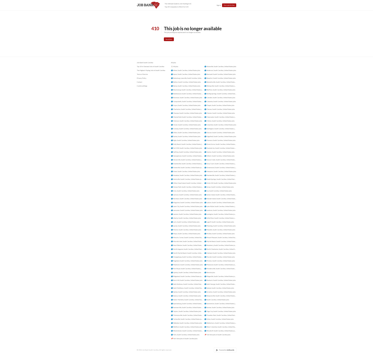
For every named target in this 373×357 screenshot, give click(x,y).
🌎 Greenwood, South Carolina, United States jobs (220, 167)
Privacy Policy (141, 78)
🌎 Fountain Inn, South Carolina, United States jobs (220, 148)
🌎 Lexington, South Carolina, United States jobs (220, 214)
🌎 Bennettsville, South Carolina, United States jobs (220, 82)
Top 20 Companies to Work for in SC (177, 7)
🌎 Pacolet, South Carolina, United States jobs (219, 257)
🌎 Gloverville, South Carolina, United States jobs (187, 160)
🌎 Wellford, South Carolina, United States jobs (186, 327)
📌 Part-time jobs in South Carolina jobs (184, 338)
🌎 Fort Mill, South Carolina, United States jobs (186, 148)
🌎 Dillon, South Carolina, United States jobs (185, 132)
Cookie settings (142, 86)
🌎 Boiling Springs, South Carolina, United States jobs (220, 94)
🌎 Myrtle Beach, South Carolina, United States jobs (220, 241)
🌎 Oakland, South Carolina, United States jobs (219, 253)
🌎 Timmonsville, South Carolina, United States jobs (187, 315)
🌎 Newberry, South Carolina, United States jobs (220, 245)
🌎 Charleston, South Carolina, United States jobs (187, 109)
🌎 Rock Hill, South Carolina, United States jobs (187, 280)
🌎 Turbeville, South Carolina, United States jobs (187, 319)
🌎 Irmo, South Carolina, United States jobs (185, 191)
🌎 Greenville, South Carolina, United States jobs (187, 167)
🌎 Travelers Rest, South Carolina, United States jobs (220, 315)
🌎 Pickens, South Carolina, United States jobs (219, 261)
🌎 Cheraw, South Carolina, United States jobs (219, 109)
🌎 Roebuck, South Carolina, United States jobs (220, 280)
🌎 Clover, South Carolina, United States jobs (186, 125)
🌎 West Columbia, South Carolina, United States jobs (220, 327)
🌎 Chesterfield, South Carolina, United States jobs (187, 117)
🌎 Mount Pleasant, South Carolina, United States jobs (220, 237)
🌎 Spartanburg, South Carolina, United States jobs (187, 303)
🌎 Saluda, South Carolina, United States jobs (219, 288)
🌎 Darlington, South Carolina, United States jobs (220, 129)
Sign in (219, 5)
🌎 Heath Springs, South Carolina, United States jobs (220, 179)
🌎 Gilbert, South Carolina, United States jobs (219, 156)
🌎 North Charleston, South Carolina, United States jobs (220, 249)
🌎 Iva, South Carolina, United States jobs (218, 191)
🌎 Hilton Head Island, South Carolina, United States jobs (187, 183)
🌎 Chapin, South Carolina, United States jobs (219, 105)
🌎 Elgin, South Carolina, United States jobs (185, 140)
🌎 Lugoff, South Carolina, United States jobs (219, 222)
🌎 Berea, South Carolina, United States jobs (185, 86)
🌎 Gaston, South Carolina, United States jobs (219, 152)
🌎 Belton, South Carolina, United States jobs (186, 82)
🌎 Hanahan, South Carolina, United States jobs (186, 175)
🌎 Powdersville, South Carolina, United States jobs (220, 268)
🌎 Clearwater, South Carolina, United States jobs (220, 117)
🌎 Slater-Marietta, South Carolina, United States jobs (187, 300)
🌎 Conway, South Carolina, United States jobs (186, 129)
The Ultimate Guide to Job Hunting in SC (178, 4)
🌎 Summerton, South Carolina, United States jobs (220, 303)
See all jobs (169, 39)
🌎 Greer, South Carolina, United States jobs (185, 171)
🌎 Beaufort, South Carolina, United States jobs (220, 78)
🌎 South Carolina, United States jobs (216, 300)
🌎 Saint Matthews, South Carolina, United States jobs (187, 288)
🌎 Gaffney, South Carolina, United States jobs (186, 152)
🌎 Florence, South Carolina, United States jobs (220, 140)
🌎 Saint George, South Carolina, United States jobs (220, 284)
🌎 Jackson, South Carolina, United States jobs (186, 195)
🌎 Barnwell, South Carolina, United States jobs (220, 74)
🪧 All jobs (174, 66)
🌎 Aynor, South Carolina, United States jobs (185, 74)
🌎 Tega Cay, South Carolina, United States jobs (220, 311)
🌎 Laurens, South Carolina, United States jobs (186, 214)
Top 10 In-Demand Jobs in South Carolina (150, 66)
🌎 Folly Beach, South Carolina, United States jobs (187, 144)
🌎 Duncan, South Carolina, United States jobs (219, 132)
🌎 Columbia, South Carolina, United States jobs (220, 125)
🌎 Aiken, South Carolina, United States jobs (185, 70)
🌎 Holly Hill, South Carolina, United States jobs (220, 183)
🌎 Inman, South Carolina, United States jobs (219, 187)
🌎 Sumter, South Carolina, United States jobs (219, 307)
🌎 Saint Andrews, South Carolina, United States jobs (187, 284)
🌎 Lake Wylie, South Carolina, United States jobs (220, 206)
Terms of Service (142, 74)
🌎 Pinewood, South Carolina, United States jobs (220, 265)
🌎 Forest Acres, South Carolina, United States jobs (220, 144)
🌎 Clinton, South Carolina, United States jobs (219, 121)
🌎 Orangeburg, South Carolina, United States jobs (187, 257)
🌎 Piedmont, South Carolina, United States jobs (187, 265)
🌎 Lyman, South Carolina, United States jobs (186, 226)
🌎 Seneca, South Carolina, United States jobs (186, 296)
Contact (139, 82)
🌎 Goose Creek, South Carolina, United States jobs (220, 160)
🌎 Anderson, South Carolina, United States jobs (220, 70)
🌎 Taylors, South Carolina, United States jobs (186, 311)
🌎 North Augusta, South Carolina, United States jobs (187, 249)
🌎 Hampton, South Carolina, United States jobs (220, 171)
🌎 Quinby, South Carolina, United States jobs (186, 272)
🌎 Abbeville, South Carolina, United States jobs (220, 66)
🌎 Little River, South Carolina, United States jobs (220, 218)
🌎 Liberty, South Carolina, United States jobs (186, 218)
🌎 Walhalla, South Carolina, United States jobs (186, 323)
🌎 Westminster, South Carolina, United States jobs (187, 331)
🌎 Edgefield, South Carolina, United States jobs (220, 136)
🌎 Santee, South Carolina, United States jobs (186, 292)
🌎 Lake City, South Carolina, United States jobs (187, 206)
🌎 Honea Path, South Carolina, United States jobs (187, 187)
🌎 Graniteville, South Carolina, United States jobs (187, 164)
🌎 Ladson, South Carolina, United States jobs (219, 202)
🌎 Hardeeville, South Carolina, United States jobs (220, 175)
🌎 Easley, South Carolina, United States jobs (185, 136)
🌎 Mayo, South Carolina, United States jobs (185, 233)
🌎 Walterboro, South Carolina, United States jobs (220, 323)
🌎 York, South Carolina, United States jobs (185, 335)
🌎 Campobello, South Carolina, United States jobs (187, 101)
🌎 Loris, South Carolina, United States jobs (185, 222)
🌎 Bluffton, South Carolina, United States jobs (219, 90)
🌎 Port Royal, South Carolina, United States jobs (187, 268)
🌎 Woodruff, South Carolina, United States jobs (220, 331)
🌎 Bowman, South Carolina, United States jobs (186, 97)
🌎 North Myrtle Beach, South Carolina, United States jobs (187, 253)
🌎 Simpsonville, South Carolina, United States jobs (220, 296)
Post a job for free (229, 5)
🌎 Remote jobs (209, 272)
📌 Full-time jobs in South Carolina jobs (217, 335)
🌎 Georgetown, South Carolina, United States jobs (187, 156)
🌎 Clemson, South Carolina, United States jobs (186, 121)
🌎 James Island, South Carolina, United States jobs (220, 195)
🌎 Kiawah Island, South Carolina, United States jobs (220, 198)
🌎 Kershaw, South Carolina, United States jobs (186, 198)
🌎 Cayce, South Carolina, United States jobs (185, 105)
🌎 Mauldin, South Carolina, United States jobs (219, 230)
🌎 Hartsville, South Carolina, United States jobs (187, 179)
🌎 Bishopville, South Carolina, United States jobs (220, 86)
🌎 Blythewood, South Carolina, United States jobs (187, 94)
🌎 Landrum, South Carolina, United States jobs (220, 210)
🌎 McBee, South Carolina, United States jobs (219, 233)
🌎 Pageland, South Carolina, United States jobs (187, 261)
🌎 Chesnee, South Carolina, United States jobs (186, 113)
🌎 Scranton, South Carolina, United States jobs (220, 292)
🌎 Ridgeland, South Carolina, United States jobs (187, 276)
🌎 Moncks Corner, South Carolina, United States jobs (187, 237)
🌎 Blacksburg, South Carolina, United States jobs (187, 90)
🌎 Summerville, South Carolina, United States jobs (187, 307)
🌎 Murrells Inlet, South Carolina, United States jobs (187, 241)
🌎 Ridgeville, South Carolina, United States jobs (220, 276)
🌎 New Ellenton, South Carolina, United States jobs (187, 245)
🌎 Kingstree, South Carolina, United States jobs (187, 202)
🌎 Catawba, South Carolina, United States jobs (220, 101)
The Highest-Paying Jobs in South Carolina (151, 70)
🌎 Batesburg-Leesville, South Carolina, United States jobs (187, 78)
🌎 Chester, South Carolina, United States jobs (219, 113)
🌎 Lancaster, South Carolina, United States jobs (187, 210)
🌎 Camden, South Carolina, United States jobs (219, 97)
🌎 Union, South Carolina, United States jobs (219, 319)
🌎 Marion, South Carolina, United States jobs (186, 230)
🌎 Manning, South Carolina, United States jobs (220, 226)
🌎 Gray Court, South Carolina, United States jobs (220, 164)
